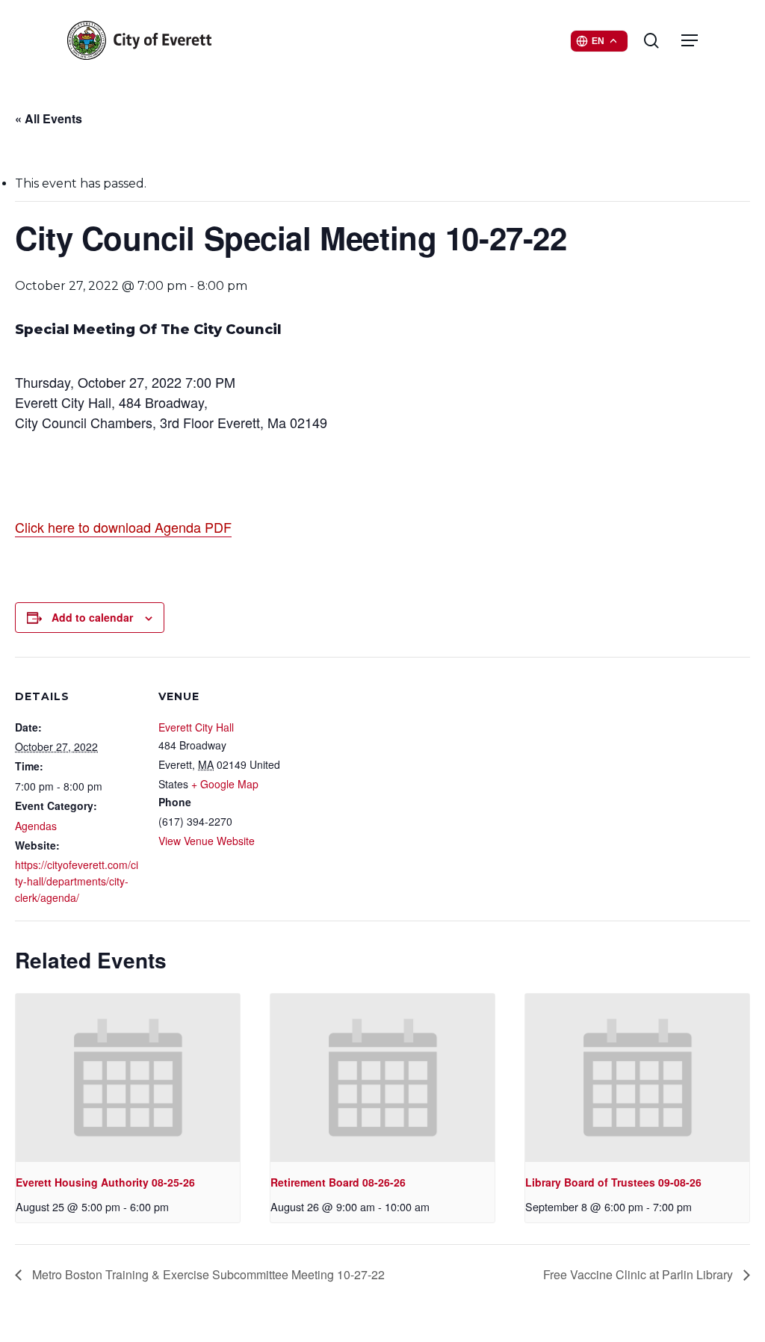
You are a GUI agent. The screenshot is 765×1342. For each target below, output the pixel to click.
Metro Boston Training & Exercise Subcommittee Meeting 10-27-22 (207, 1274)
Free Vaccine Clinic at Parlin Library (639, 1274)
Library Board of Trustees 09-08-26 (613, 1182)
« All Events (48, 118)
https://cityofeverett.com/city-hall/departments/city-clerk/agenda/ (76, 881)
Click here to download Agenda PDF (123, 527)
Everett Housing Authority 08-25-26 (105, 1182)
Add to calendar (92, 617)
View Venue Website (206, 840)
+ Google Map (224, 783)
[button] (689, 40)
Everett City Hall (196, 727)
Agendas (36, 825)
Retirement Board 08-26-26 (338, 1182)
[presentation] (128, 1078)
